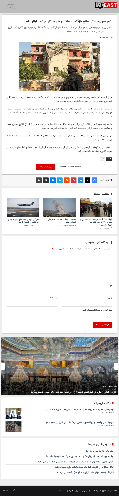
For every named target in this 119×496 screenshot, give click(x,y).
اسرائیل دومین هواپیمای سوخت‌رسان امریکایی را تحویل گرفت (23, 221)
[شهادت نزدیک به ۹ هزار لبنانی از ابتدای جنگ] (59, 207)
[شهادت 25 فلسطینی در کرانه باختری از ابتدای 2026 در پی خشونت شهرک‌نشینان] (96, 207)
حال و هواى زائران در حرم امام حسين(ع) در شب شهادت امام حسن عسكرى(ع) (74, 391)
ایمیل (109, 297)
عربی (11, 6)
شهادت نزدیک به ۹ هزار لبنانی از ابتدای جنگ (62, 221)
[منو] (3, 7)
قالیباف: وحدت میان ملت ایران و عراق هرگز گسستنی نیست (85, 472)
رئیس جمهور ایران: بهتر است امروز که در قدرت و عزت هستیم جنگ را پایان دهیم (75, 462)
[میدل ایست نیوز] (106, 6)
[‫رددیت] (67, 180)
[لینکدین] (80, 180)
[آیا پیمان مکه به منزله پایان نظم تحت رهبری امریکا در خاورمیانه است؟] (13, 413)
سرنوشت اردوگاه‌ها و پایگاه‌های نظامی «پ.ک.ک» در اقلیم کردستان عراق (79, 422)
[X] (87, 180)
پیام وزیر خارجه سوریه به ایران (99, 451)
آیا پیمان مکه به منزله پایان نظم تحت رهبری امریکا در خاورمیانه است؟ (79, 409)
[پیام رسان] (53, 180)
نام (110, 285)
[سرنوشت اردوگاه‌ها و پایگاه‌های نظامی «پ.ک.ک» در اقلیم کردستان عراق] (13, 426)
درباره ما (60, 490)
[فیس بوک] (94, 180)
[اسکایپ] (60, 180)
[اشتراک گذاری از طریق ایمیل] (46, 180)
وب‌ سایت (53, 297)
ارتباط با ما (69, 490)
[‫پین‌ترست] (73, 180)
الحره (100, 109)
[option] (59, 366)
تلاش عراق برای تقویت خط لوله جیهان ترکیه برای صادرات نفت (84, 467)
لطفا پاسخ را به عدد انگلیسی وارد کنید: (97, 310)
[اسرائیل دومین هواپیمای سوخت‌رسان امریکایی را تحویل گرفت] (23, 207)
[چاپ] (39, 180)
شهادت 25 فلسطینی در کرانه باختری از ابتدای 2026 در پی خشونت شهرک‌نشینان (96, 222)
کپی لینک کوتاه (46, 166)
